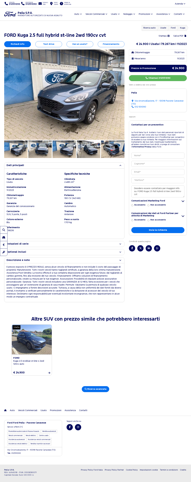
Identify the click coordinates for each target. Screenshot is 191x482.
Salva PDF (178, 36)
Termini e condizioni (169, 470)
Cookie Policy (132, 470)
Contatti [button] (178, 14)
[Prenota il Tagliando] (3, 252)
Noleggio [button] (128, 14)
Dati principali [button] (15, 165)
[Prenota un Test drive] (3, 237)
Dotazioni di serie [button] (18, 244)
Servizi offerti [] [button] (15, 427)
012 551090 (140, 107)
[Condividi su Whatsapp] (157, 248)
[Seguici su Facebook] (70, 427)
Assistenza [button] (162, 14)
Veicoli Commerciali (27, 410)
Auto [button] (76, 14)
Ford (173, 28)
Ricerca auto (149, 28)
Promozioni (55, 410)
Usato (44, 410)
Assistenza (70, 410)
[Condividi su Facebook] (132, 248)
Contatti (83, 410)
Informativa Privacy (141, 147)
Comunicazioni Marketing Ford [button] (148, 201)
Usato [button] (114, 14)
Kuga (182, 28)
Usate (163, 28)
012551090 (14, 453)
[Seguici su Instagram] (78, 427)
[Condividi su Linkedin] (149, 248)
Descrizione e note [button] (18, 260)
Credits (183, 470)
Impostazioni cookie (149, 470)
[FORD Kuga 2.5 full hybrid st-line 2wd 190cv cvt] (64, 94)
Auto (12, 410)
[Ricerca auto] (3, 230)
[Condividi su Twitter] (140, 248)
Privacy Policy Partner (114, 470)
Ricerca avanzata (96, 389)
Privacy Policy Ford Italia (92, 470)
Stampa (163, 36)
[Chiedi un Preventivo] (3, 244)
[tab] (64, 165)
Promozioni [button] (144, 14)
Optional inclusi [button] (16, 252)
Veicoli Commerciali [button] (95, 14)
